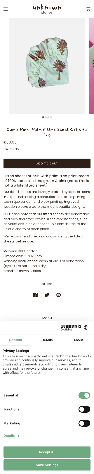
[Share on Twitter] (47, 295)
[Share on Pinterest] (58, 295)
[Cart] (88, 9)
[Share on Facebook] (35, 295)
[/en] (47, 8)
